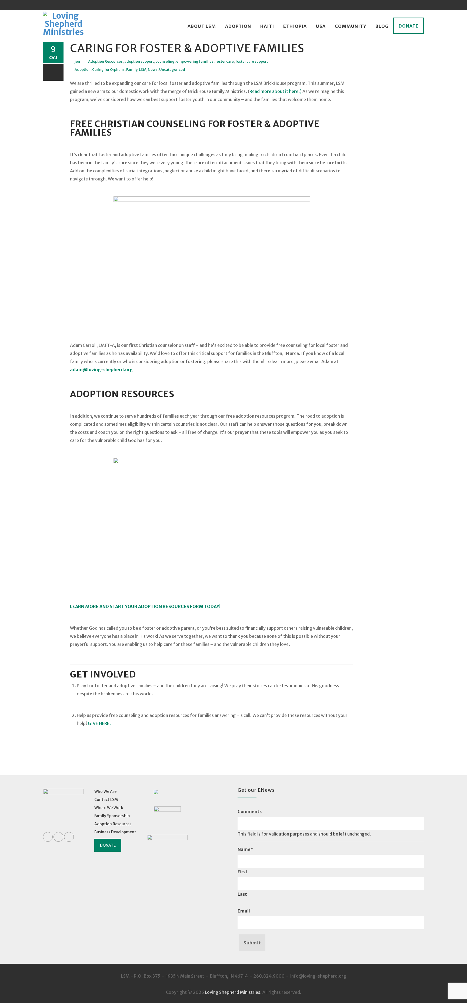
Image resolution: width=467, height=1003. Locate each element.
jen (77, 61)
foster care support (251, 61)
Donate (409, 26)
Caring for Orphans (108, 69)
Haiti (267, 26)
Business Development (115, 832)
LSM (142, 69)
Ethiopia (295, 26)
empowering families (195, 61)
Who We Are (105, 791)
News (153, 69)
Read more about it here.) (275, 91)
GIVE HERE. (99, 723)
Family (131, 69)
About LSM (202, 26)
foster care (224, 61)
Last (242, 894)
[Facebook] (398, 5)
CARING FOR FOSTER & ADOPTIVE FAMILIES (187, 48)
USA (321, 26)
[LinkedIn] (409, 5)
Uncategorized (172, 69)
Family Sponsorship (112, 815)
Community (350, 26)
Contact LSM (106, 799)
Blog (382, 26)
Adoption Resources (105, 61)
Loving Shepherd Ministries (232, 992)
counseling (165, 61)
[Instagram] (419, 5)
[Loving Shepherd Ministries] (63, 26)
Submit (252, 942)
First (243, 871)
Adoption (238, 26)
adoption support (139, 61)
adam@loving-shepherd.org (101, 369)
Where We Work (108, 807)
